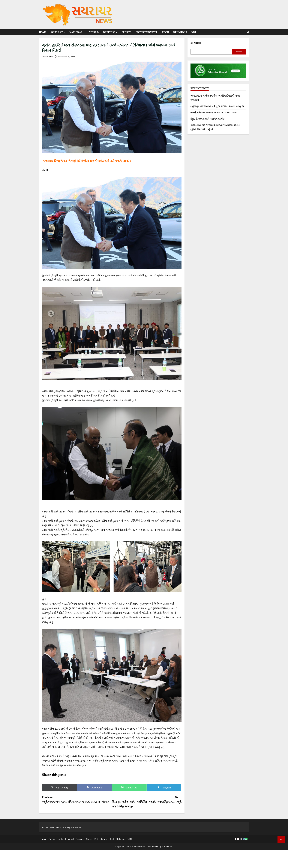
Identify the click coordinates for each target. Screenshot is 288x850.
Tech (165, 32)
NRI (193, 32)
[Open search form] (248, 32)
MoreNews (153, 846)
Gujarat (57, 32)
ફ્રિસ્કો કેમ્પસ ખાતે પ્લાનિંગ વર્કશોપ (207, 119)
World (94, 32)
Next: (147, 802)
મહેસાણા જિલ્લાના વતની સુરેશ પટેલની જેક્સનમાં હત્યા (217, 106)
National (75, 32)
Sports (126, 32)
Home (42, 32)
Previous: (75, 799)
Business (109, 32)
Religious (180, 32)
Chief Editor (47, 57)
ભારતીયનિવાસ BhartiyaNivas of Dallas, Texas (213, 112)
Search (195, 43)
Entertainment (146, 32)
